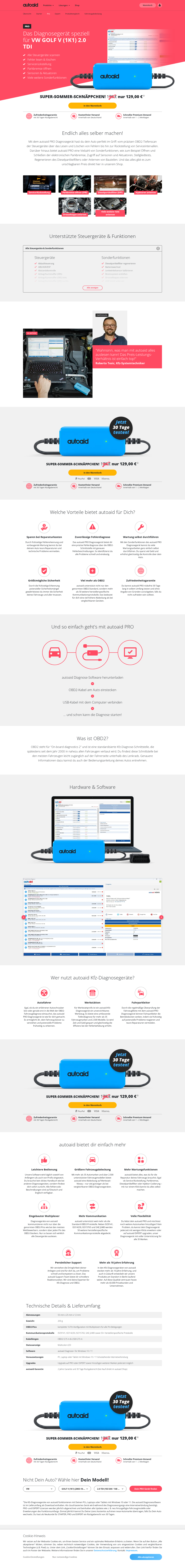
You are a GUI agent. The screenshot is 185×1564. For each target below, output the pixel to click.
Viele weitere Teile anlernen (110, 213)
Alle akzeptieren (146, 1557)
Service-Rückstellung (39, 192)
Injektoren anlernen (146, 192)
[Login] (159, 5)
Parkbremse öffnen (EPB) (74, 192)
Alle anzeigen (92, 287)
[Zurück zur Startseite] (30, 5)
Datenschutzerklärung (105, 1550)
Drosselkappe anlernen (74, 214)
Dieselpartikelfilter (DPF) (110, 192)
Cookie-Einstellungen (33, 1557)
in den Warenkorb (93, 105)
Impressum (131, 1550)
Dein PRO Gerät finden (145, 1488)
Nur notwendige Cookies (64, 1557)
